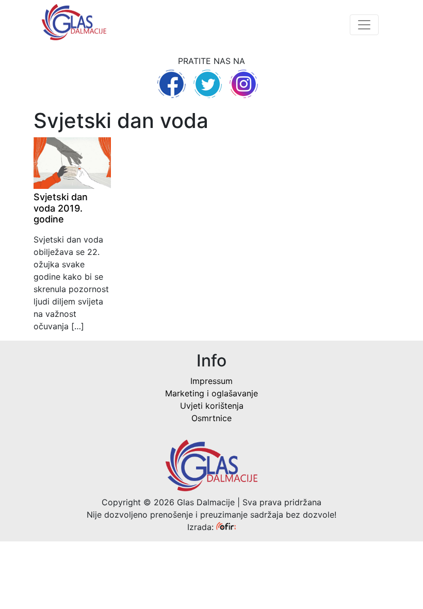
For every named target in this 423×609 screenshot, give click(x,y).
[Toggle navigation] (364, 24)
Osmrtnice (211, 418)
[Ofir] (226, 527)
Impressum (211, 381)
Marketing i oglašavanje (211, 393)
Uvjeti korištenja (211, 405)
